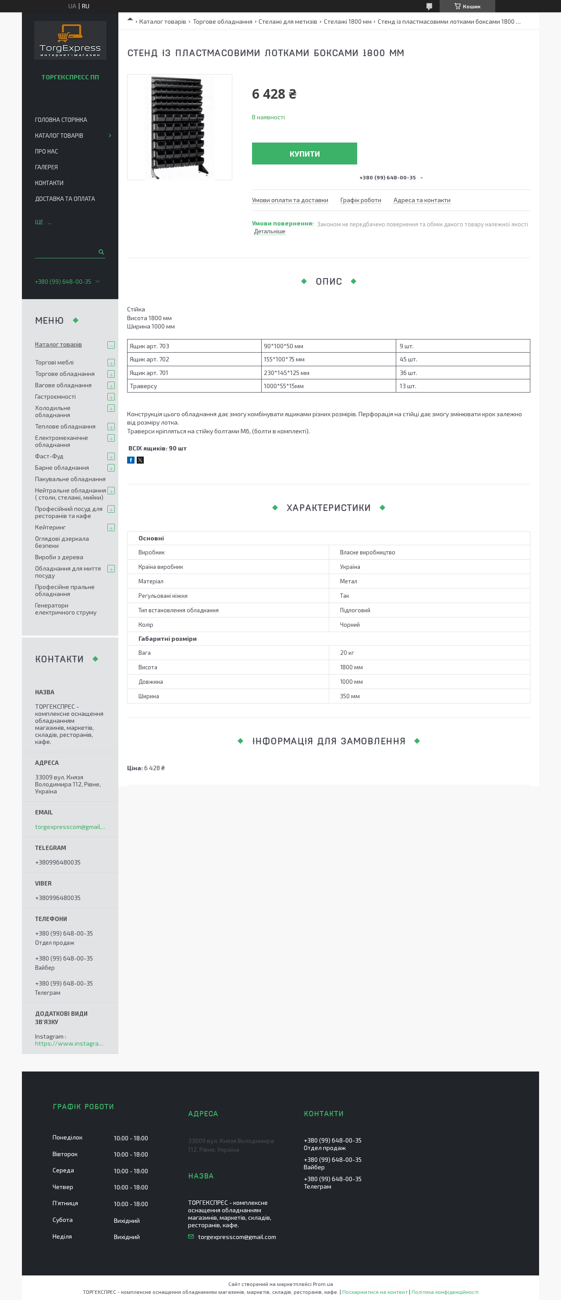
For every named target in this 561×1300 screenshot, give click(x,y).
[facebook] (131, 461)
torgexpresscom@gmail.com (70, 826)
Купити (305, 153)
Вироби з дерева (59, 557)
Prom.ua (323, 1284)
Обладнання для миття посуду (68, 571)
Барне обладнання (62, 467)
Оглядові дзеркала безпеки (62, 542)
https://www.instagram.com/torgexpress (70, 1043)
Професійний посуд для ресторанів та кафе (69, 512)
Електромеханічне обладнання (61, 441)
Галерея (46, 167)
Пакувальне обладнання (70, 478)
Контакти (49, 182)
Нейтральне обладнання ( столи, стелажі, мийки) (70, 493)
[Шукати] (100, 251)
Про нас (46, 151)
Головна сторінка (61, 119)
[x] (140, 461)
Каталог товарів (162, 21)
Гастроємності (55, 396)
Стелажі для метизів (288, 21)
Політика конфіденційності (445, 1292)
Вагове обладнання (63, 385)
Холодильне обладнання (53, 411)
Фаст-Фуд (49, 456)
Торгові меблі (54, 362)
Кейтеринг (50, 527)
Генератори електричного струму (65, 608)
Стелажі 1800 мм (348, 21)
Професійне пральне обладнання (65, 590)
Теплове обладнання (65, 426)
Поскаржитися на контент (375, 1292)
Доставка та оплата (65, 198)
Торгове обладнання (222, 21)
